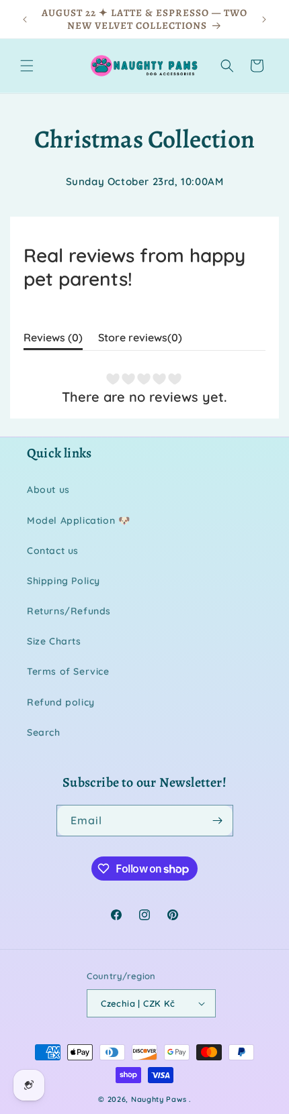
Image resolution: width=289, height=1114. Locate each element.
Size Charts (54, 641)
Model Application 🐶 (78, 520)
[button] (27, 65)
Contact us (53, 551)
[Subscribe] (218, 820)
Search (43, 732)
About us (48, 490)
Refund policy (61, 702)
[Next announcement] (264, 19)
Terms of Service (68, 671)
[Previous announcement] (25, 19)
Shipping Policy (63, 581)
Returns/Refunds (69, 611)
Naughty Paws (158, 1099)
